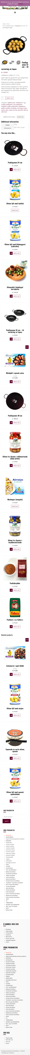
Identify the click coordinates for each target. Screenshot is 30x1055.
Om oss (8, 1041)
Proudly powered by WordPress (10, 1051)
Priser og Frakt (10, 938)
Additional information (9, 117)
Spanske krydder (10, 855)
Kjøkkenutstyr (10, 26)
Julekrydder (9, 861)
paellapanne (22, 106)
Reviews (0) (20, 117)
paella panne (14, 106)
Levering (8, 935)
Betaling (8, 929)
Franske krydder (10, 851)
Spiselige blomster (11, 862)
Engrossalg (9, 931)
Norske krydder (10, 844)
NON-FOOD (9, 910)
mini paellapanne (17, 104)
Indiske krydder (10, 846)
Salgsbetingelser (11, 940)
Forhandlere (9, 933)
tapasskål (20, 110)
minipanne (4, 106)
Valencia (25, 110)
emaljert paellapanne (7, 104)
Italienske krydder (10, 853)
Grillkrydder (9, 842)
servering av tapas (22, 108)
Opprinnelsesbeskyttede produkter (15, 839)
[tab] (9, 117)
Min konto (9, 936)
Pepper (8, 859)
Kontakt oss (9, 1040)
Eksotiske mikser (10, 850)
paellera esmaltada (11, 108)
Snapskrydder (9, 857)
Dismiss (20, 4)
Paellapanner (19, 102)
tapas (6, 110)
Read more (15, 210)
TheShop (3, 1053)
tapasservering (13, 110)
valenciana (4, 112)
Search (7, 821)
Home (4, 24)
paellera (3, 108)
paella (9, 106)
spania (3, 110)
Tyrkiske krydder (10, 848)
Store (7, 942)
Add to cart (10, 98)
